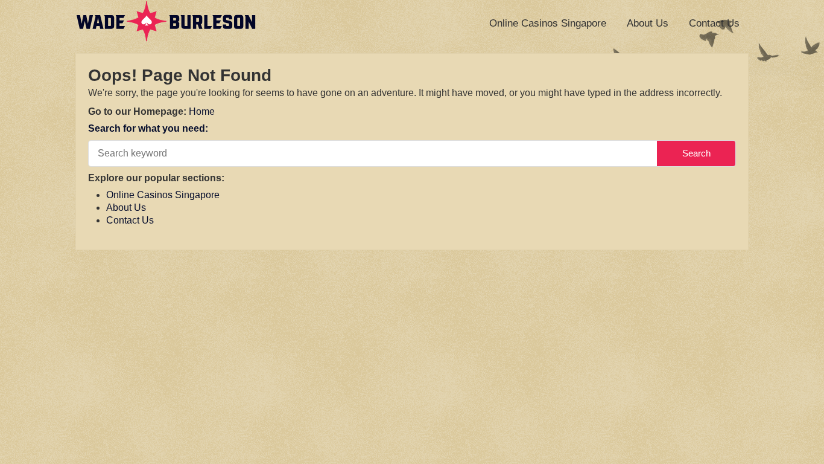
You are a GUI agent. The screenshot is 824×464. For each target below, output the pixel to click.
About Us (647, 23)
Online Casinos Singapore (547, 23)
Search (696, 153)
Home (202, 111)
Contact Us (714, 23)
